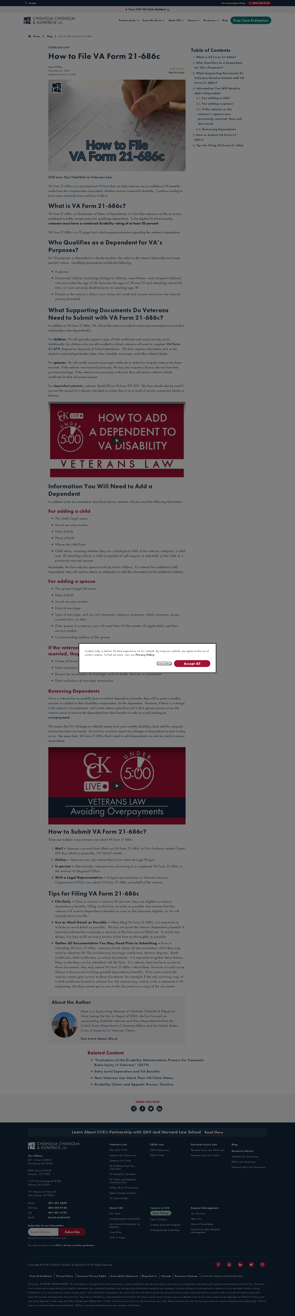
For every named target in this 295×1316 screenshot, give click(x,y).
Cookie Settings (164, 663)
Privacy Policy (145, 655)
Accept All (192, 663)
